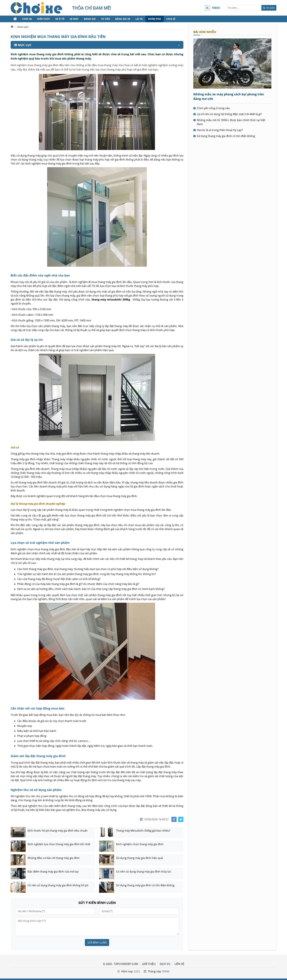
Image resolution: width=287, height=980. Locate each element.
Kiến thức (43, 18)
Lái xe (139, 18)
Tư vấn (105, 18)
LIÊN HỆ (179, 964)
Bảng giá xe (122, 18)
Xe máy (74, 18)
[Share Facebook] (174, 819)
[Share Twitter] (180, 819)
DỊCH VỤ (165, 964)
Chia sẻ (170, 18)
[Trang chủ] (15, 19)
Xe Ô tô (59, 18)
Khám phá (154, 18)
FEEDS (216, 8)
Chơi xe (27, 18)
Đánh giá (90, 18)
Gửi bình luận (97, 942)
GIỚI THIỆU (149, 964)
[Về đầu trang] (282, 392)
